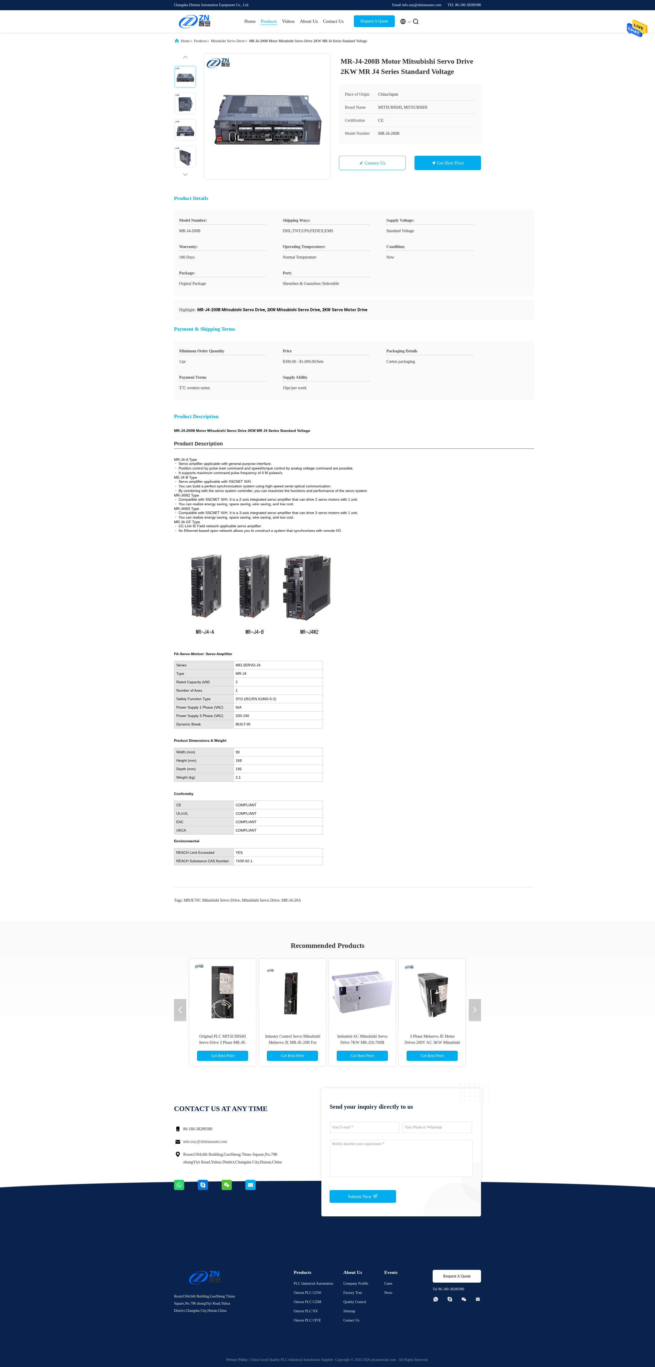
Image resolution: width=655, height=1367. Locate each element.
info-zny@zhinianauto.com (205, 1141)
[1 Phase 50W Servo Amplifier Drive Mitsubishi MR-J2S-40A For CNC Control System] (292, 992)
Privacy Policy (237, 1360)
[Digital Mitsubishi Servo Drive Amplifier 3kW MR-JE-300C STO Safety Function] (222, 992)
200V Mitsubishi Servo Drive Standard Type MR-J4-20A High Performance (362, 1042)
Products (269, 21)
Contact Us (333, 21)
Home (250, 21)
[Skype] (210, 1189)
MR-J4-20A (291, 900)
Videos (288, 21)
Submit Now (360, 1196)
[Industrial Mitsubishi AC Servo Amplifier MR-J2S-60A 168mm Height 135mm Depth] (432, 992)
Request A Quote (374, 21)
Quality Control (354, 1302)
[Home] (194, 21)
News (388, 1293)
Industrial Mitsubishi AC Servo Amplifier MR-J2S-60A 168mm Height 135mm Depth (432, 1042)
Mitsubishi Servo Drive (228, 41)
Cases (388, 1283)
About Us (309, 21)
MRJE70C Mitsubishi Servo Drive (212, 900)
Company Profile (355, 1283)
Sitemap (349, 1311)
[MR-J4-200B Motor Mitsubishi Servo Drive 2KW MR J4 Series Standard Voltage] (267, 116)
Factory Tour (352, 1293)
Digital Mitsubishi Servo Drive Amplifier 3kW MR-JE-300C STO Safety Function (222, 1042)
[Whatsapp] (186, 1189)
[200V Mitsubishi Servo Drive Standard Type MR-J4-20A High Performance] (362, 992)
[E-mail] (256, 1189)
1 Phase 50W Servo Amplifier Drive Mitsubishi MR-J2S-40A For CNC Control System (292, 1042)
